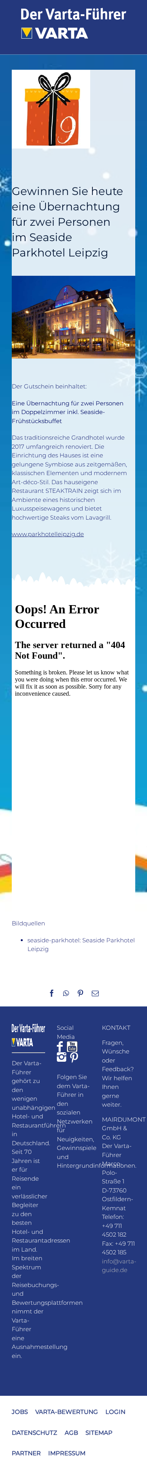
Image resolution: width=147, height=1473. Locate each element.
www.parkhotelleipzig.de (48, 534)
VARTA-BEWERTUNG (66, 1411)
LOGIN (115, 1411)
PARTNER (26, 1453)
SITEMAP (99, 1432)
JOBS (20, 1411)
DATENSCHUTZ (34, 1432)
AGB (71, 1432)
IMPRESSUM (66, 1453)
